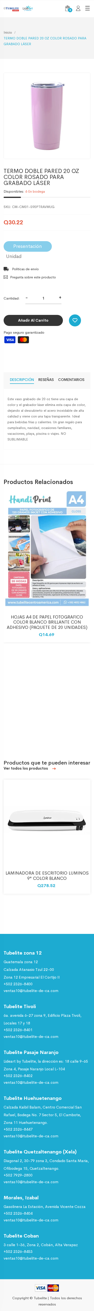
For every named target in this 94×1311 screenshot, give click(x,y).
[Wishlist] (75, 320)
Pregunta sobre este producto (33, 277)
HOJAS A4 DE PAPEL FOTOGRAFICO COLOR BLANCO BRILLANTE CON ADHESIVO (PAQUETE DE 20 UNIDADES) (47, 622)
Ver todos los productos (26, 768)
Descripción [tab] (22, 379)
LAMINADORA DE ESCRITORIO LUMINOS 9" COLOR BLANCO (47, 875)
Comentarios (71, 379)
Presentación (27, 246)
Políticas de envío (25, 269)
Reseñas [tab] (46, 379)
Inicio (8, 32)
